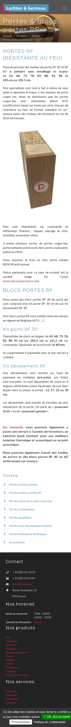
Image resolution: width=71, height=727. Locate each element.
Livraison (11, 702)
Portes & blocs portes (23, 484)
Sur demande (13, 427)
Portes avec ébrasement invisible (30, 525)
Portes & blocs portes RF (17, 39)
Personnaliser (20, 722)
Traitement (12, 667)
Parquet (10, 644)
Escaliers (11, 671)
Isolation (11, 659)
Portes (36, 35)
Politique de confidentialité (50, 722)
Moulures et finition (17, 675)
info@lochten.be (22, 584)
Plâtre (9, 663)
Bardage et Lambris (17, 652)
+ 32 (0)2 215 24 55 (23, 572)
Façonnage (12, 698)
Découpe (11, 691)
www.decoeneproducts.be (21, 281)
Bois (8, 637)
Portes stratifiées (20, 517)
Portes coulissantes (21, 509)
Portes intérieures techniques (28, 534)
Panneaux (11, 641)
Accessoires (17, 542)
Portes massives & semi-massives (30, 501)
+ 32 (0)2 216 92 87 (23, 578)
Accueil (7, 35)
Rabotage (11, 694)
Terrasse (11, 648)
